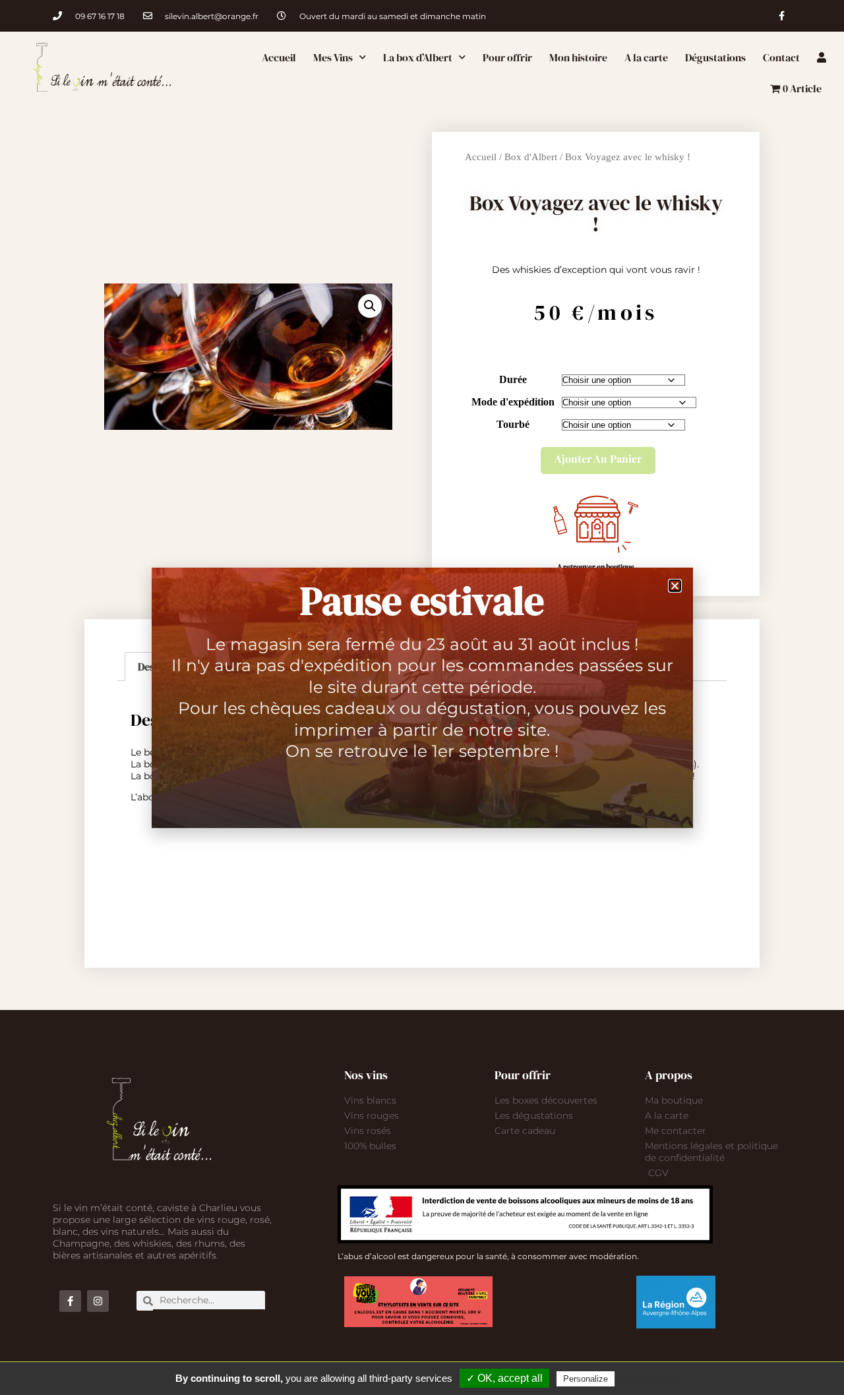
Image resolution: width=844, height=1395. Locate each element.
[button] (675, 586)
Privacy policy (649, 1378)
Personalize (585, 1379)
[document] (422, 697)
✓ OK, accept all (504, 1378)
